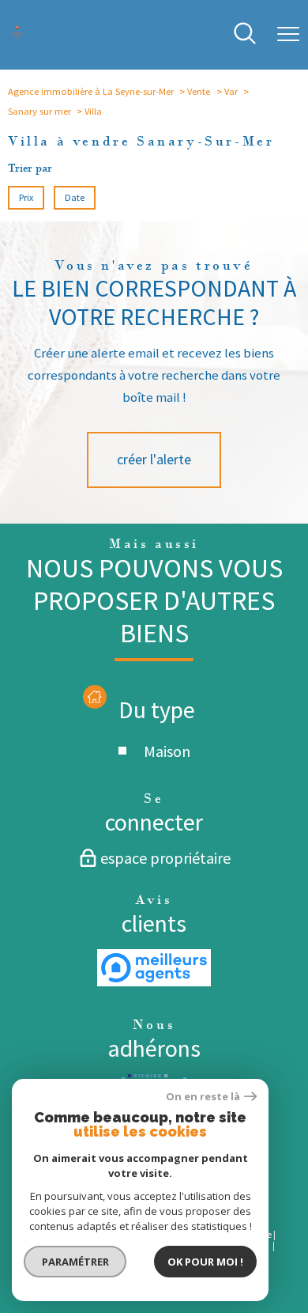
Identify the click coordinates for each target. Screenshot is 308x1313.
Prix (26, 197)
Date (75, 197)
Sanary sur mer (39, 111)
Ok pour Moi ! (205, 1261)
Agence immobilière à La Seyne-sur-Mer (91, 91)
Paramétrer (75, 1261)
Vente (198, 91)
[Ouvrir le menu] (288, 35)
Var (231, 91)
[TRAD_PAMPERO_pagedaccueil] (17, 35)
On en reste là (203, 1097)
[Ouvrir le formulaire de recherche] (245, 34)
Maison (167, 751)
